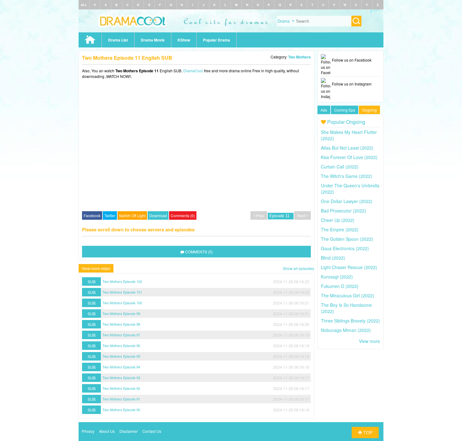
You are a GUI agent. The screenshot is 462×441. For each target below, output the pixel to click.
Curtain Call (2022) (340, 166)
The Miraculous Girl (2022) (347, 295)
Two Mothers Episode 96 (121, 345)
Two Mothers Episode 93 (121, 377)
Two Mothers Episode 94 (121, 366)
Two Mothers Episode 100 (122, 302)
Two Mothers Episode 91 (121, 398)
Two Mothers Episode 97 (121, 334)
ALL (84, 5)
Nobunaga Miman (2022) (346, 330)
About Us (107, 431)
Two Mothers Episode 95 (121, 356)
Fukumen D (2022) (340, 286)
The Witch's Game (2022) (346, 176)
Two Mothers (299, 57)
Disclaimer (128, 431)
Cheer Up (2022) (338, 220)
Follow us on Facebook (351, 60)
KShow (184, 40)
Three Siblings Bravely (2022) (350, 320)
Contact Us (151, 431)
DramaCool (193, 70)
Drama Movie (153, 40)
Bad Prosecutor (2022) (343, 210)
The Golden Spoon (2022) (347, 239)
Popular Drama (216, 40)
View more (369, 341)
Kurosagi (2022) (337, 276)
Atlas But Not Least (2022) (347, 148)
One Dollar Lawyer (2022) (346, 201)
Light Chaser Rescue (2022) (349, 267)
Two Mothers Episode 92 (121, 388)
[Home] (231, 30)
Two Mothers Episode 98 (121, 324)
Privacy (88, 431)
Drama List (118, 40)
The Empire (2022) (340, 229)
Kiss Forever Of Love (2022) (349, 157)
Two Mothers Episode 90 (121, 409)
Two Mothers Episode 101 (122, 292)
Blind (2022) (333, 258)
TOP (367, 432)
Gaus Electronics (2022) (345, 248)
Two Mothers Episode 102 (122, 281)
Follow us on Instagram (351, 83)
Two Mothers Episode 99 (121, 313)
